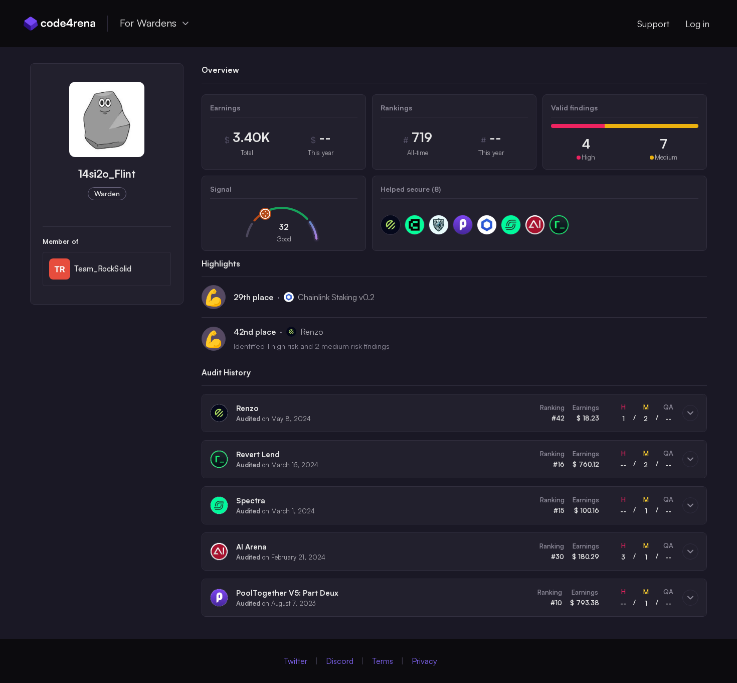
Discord (339, 661)
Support (653, 23)
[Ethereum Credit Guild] (439, 225)
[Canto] (415, 225)
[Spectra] (511, 225)
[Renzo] (391, 225)
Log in (697, 23)
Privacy (424, 661)
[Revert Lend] (559, 225)
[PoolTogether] (463, 225)
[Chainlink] (487, 225)
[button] (454, 413)
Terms (382, 661)
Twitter (295, 661)
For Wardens (148, 23)
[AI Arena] (535, 225)
